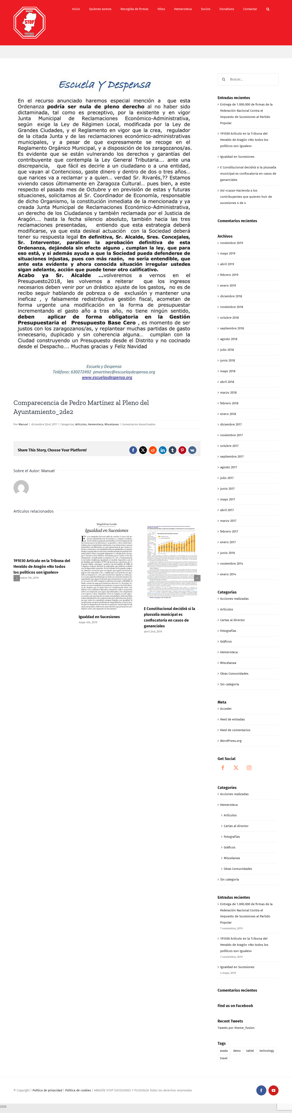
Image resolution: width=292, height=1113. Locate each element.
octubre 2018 (229, 318)
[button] (267, 9)
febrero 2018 (229, 403)
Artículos (81, 424)
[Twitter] (236, 767)
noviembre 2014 (231, 563)
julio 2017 (227, 478)
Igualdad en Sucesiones (99, 617)
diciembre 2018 (231, 296)
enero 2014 (228, 574)
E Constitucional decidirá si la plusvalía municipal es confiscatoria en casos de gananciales (248, 173)
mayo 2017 (227, 499)
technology (267, 1051)
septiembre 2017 (232, 456)
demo (237, 1051)
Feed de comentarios (235, 730)
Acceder (226, 709)
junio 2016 (227, 553)
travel (223, 1058)
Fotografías (228, 631)
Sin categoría (229, 684)
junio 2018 (227, 360)
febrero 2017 (229, 531)
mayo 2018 (227, 371)
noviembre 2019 (231, 243)
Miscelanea (112, 424)
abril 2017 (227, 510)
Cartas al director (232, 620)
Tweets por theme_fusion (236, 1028)
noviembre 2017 (231, 435)
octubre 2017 (229, 446)
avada (224, 1051)
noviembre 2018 (231, 307)
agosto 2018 (228, 339)
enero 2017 (228, 542)
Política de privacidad (47, 1090)
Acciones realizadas (234, 599)
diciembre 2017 (231, 424)
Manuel (23, 424)
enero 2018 (228, 414)
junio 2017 (227, 489)
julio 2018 (227, 350)
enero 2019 (228, 285)
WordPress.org (231, 741)
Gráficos (226, 641)
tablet (250, 1051)
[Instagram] (249, 767)
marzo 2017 (228, 521)
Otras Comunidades (234, 674)
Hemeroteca (95, 424)
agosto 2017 (228, 467)
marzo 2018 (228, 392)
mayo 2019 (227, 253)
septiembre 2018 (232, 328)
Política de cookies (78, 1090)
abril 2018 (227, 382)
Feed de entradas (232, 719)
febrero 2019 (229, 275)
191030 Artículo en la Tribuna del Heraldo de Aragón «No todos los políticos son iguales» (41, 566)
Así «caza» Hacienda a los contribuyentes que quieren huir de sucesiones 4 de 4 (246, 197)
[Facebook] (223, 767)
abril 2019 (227, 264)
